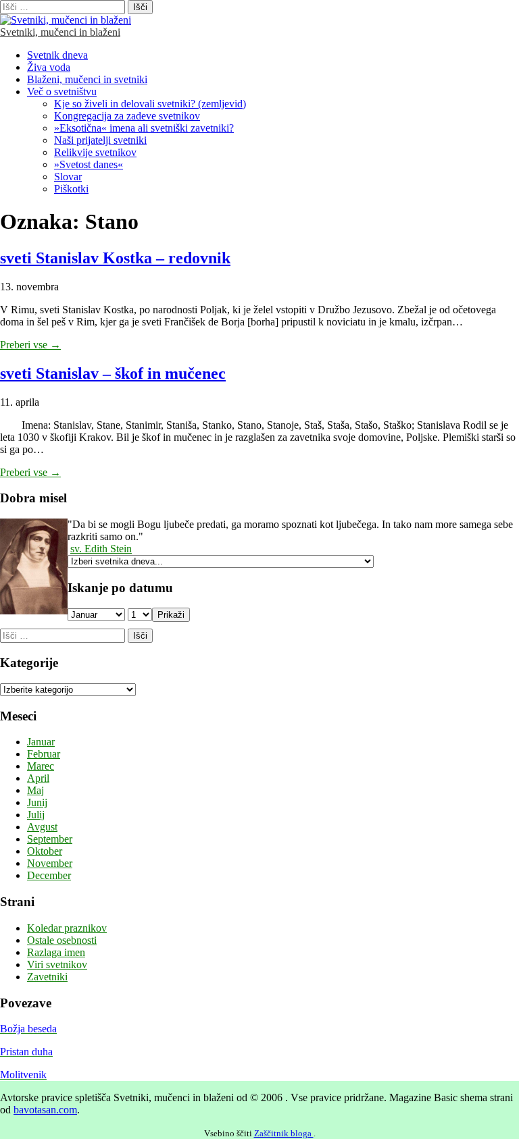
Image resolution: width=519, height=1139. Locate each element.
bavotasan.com (45, 1109)
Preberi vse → (30, 344)
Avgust (42, 826)
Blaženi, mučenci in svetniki (87, 79)
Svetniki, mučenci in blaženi (60, 32)
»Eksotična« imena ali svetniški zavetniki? (144, 128)
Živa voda (48, 67)
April (38, 778)
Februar (43, 754)
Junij (37, 802)
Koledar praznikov (67, 928)
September (49, 839)
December (49, 875)
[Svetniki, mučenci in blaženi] (65, 20)
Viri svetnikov (57, 964)
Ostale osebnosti (62, 940)
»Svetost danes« (88, 164)
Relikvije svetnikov (95, 152)
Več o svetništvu (62, 91)
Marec (40, 766)
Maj (35, 790)
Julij (36, 814)
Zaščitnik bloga (284, 1133)
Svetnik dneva (57, 55)
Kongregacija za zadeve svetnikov (127, 116)
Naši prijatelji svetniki (100, 140)
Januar (41, 741)
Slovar (68, 176)
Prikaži (170, 615)
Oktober (44, 851)
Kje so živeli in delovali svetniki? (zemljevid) (150, 103)
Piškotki (71, 188)
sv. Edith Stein (101, 548)
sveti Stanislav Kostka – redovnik (115, 258)
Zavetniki (47, 976)
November (49, 863)
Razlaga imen (56, 952)
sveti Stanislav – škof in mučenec (113, 373)
